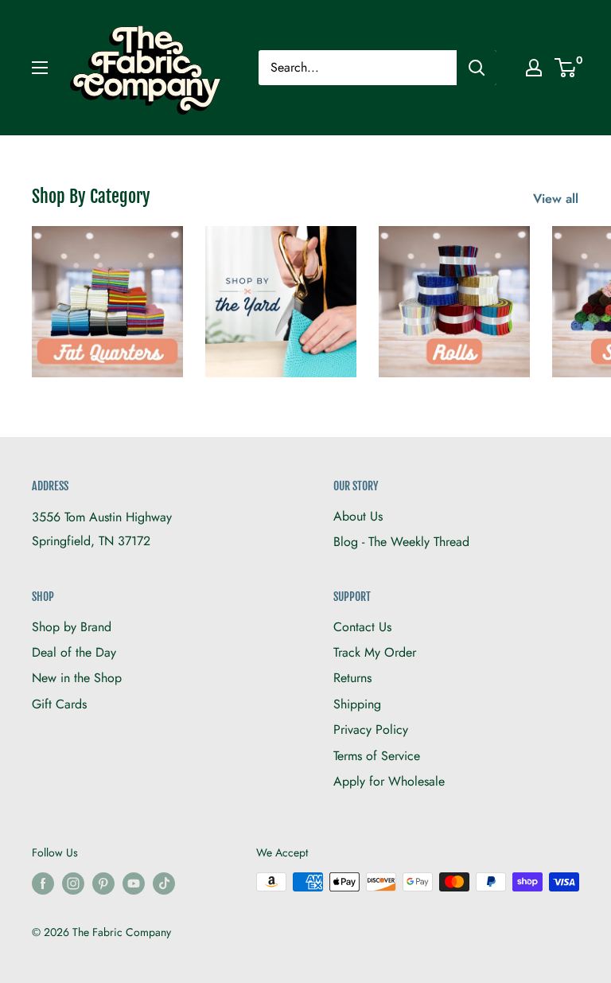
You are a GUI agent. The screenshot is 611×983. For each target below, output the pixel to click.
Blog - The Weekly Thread (401, 541)
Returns (352, 678)
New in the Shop (77, 678)
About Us (358, 516)
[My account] (534, 67)
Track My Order (374, 652)
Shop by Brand (71, 627)
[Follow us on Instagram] (73, 883)
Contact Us (362, 627)
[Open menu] (40, 67)
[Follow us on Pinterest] (103, 883)
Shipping (357, 704)
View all (557, 198)
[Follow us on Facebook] (43, 883)
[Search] (476, 67)
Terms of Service (376, 756)
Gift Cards (59, 704)
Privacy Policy (370, 729)
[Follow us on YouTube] (134, 883)
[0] (566, 67)
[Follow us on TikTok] (164, 883)
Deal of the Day (74, 652)
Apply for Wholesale (389, 781)
